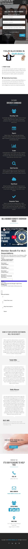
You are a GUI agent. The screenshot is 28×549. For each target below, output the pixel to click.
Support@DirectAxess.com (14, 493)
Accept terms (7, 34)
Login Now (13, 447)
